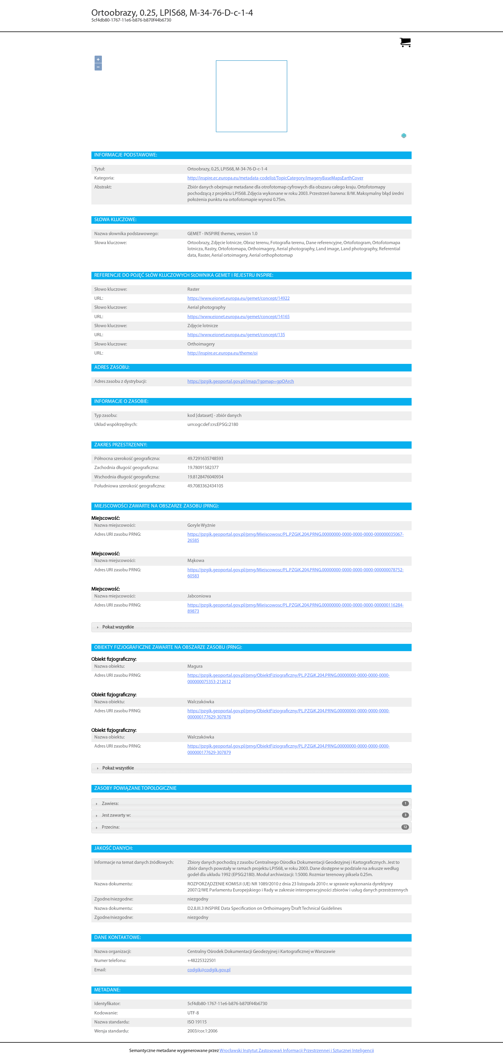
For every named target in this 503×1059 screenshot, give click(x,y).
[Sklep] (405, 43)
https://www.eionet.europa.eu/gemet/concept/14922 (238, 298)
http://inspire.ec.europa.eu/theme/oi (222, 353)
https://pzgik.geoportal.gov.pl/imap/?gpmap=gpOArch (240, 381)
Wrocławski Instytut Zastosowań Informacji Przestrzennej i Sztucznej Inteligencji (296, 1051)
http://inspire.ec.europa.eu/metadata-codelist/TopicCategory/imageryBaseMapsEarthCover (275, 178)
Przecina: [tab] (254, 827)
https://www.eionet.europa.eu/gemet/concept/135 (236, 335)
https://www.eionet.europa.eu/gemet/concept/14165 (238, 317)
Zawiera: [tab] (254, 803)
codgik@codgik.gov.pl (209, 970)
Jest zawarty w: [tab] (254, 815)
